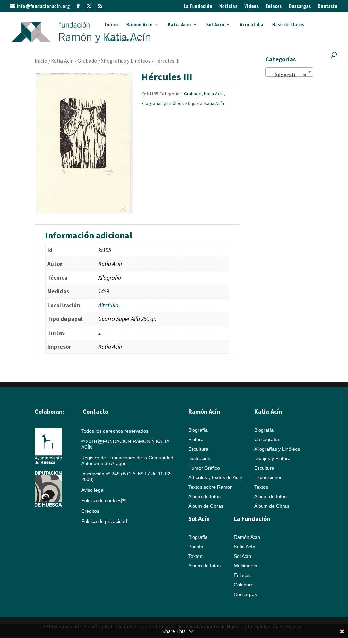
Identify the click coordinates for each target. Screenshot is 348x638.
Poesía (195, 546)
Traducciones (120, 40)
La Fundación (198, 7)
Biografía (198, 430)
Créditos (90, 511)
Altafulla (108, 305)
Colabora (244, 584)
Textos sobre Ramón (210, 487)
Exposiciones (268, 477)
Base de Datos (288, 25)
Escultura (198, 449)
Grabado (87, 61)
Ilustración (199, 458)
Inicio (111, 25)
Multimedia (245, 565)
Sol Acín (215, 25)
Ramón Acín (139, 25)
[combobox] (289, 72)
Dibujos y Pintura (272, 458)
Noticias (228, 7)
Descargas (300, 7)
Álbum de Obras (205, 506)
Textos (261, 487)
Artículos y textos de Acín (215, 477)
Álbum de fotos (204, 496)
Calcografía (266, 439)
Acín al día (252, 25)
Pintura (196, 439)
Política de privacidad (104, 521)
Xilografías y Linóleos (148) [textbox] (290, 75)
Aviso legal (92, 490)
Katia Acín (179, 25)
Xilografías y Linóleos (126, 61)
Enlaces (274, 7)
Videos (251, 7)
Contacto (328, 7)
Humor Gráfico (204, 468)
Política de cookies (103, 500)
